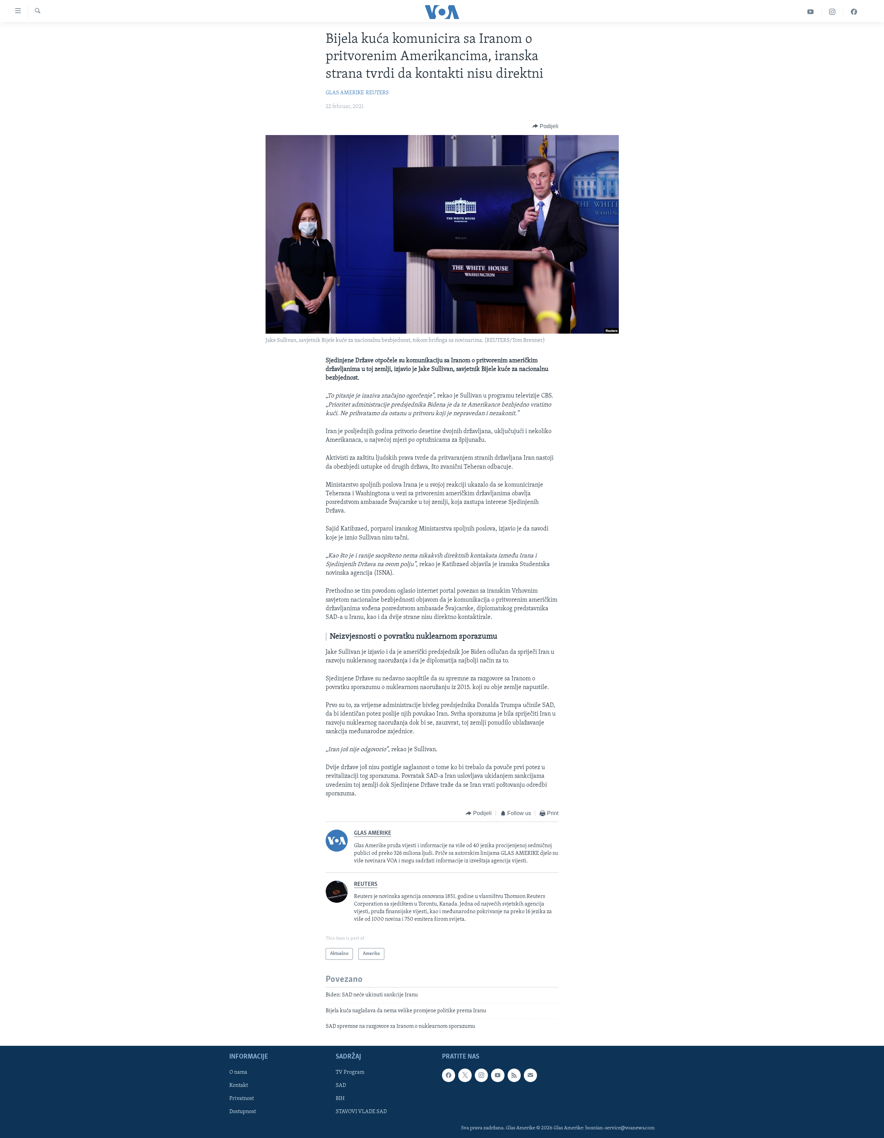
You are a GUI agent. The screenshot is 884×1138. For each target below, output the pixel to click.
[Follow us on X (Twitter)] (464, 1075)
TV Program (350, 1072)
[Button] (545, 126)
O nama (238, 1072)
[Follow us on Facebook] (448, 1075)
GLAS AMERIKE (345, 93)
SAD (341, 1086)
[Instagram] (832, 12)
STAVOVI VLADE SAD (361, 1112)
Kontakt (238, 1086)
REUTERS (377, 93)
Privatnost (241, 1099)
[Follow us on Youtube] (497, 1075)
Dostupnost (242, 1112)
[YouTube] (810, 12)
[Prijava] (530, 1075)
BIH (340, 1099)
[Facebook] (854, 12)
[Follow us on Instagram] (481, 1075)
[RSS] (514, 1075)
